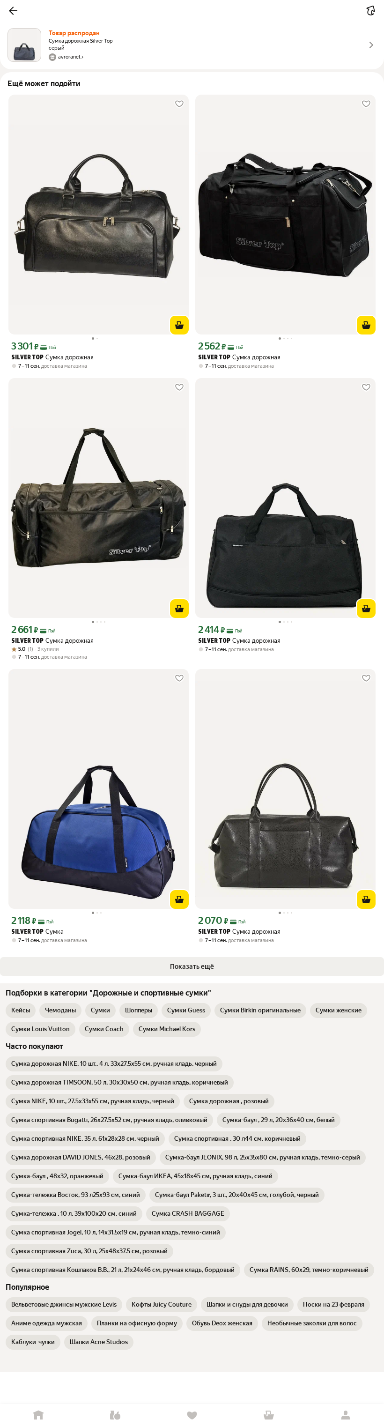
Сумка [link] (37, 931)
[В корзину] (179, 325)
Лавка (115, 1415)
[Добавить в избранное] (179, 104)
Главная (38, 1415)
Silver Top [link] (27, 358)
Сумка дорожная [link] (52, 357)
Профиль (345, 1415)
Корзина (268, 1415)
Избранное (192, 1415)
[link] (21, 1010)
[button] (13, 10)
